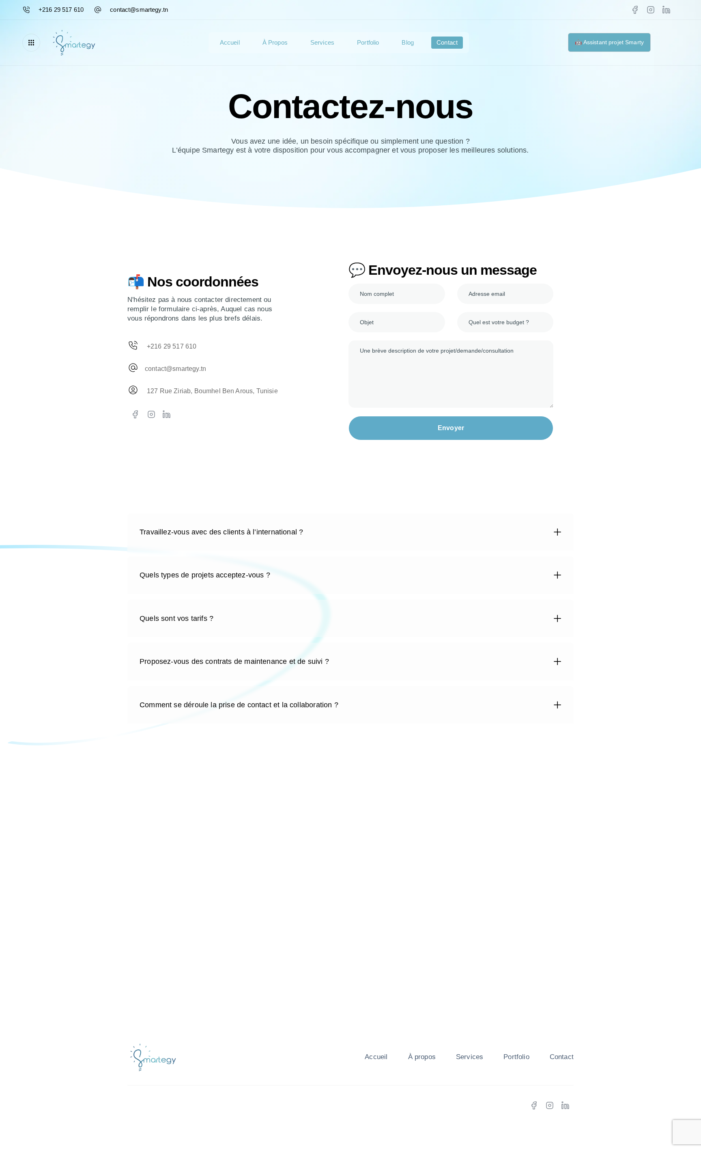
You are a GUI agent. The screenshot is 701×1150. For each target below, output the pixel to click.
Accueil (230, 42)
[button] (33, 43)
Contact (447, 42)
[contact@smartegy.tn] (227, 369)
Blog (408, 42)
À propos (275, 42)
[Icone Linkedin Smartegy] (167, 414)
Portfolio (368, 42)
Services (322, 42)
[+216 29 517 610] (227, 347)
